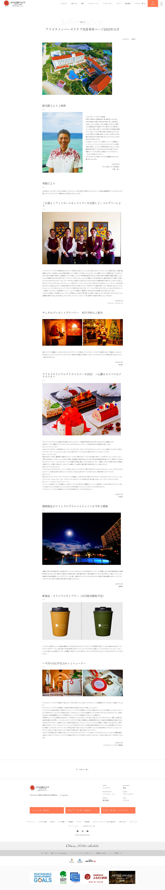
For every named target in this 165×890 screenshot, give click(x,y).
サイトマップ (133, 822)
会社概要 (70, 822)
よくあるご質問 (42, 822)
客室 (82, 3)
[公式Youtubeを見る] (87, 831)
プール (119, 3)
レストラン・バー (93, 3)
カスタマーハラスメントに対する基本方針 (104, 822)
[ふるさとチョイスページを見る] (96, 877)
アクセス (137, 3)
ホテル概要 (61, 822)
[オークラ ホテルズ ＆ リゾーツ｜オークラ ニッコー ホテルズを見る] (71, 861)
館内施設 (127, 3)
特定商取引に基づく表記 (89, 826)
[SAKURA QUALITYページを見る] (69, 877)
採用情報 (87, 822)
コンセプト (63, 3)
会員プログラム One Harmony (59, 853)
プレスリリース (30, 822)
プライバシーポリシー (73, 826)
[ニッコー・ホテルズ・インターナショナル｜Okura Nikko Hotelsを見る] (80, 861)
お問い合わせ (122, 822)
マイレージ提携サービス (115, 853)
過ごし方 (74, 3)
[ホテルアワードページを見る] (122, 877)
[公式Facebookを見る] (77, 831)
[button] (14, 3)
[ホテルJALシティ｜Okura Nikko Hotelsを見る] (90, 861)
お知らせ (52, 822)
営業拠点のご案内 (101, 853)
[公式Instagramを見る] (82, 831)
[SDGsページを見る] (43, 877)
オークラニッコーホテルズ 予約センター (82, 853)
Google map (64, 795)
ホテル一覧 (44, 853)
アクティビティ (107, 3)
